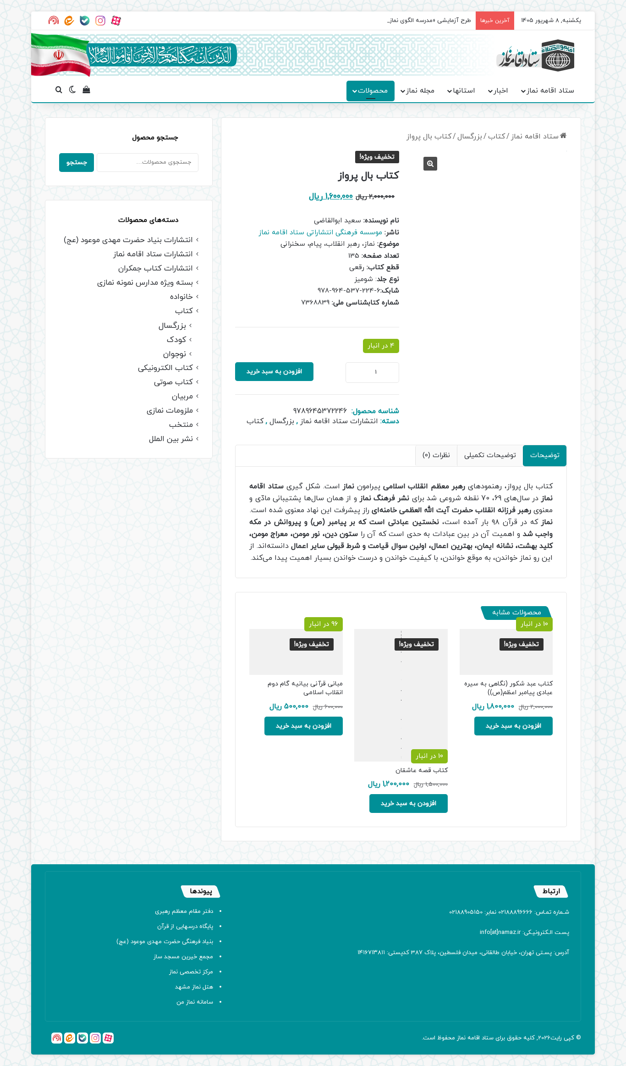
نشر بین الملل (171, 439)
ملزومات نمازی (170, 411)
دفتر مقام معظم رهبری (184, 911)
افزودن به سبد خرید (274, 371)
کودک (176, 340)
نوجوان (174, 354)
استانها (464, 91)
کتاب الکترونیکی (165, 368)
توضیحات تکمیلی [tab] (490, 455)
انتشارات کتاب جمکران (155, 269)
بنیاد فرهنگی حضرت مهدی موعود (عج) (164, 942)
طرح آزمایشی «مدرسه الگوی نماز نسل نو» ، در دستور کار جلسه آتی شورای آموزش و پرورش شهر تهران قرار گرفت (331, 21)
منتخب (181, 425)
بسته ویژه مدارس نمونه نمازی (145, 283)
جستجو (76, 162)
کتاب (496, 137)
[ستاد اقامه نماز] (535, 55)
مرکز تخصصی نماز (191, 972)
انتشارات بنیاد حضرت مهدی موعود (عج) (128, 240)
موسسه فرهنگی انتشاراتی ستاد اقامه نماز (320, 233)
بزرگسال (469, 137)
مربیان (182, 397)
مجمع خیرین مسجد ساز (183, 957)
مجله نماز (420, 91)
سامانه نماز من (194, 1002)
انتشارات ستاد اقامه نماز (339, 421)
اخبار (501, 91)
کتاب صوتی (173, 382)
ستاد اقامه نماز (550, 91)
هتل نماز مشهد (194, 987)
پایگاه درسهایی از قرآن (185, 926)
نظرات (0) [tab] (436, 455)
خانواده (181, 297)
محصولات (373, 91)
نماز (461, 1038)
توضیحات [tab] (545, 455)
